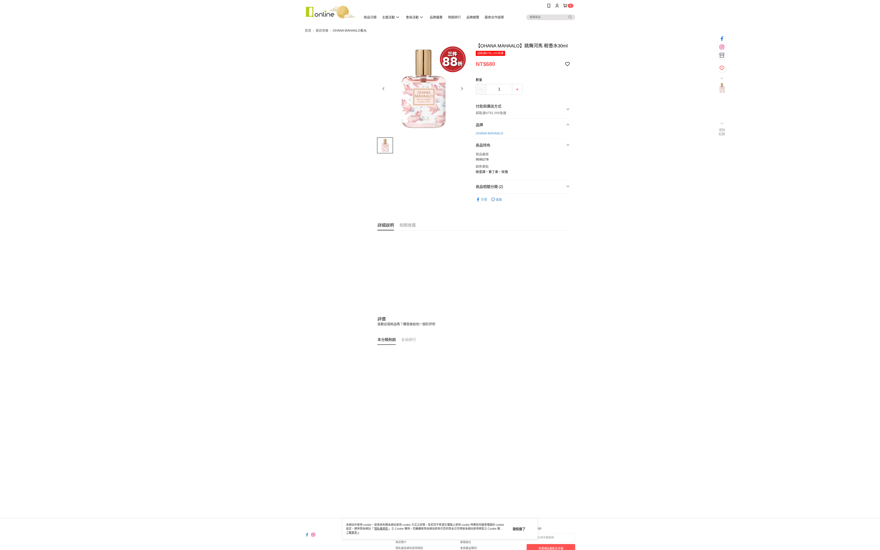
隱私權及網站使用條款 (409, 548)
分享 (484, 199)
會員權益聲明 (468, 548)
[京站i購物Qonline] (330, 12)
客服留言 (465, 542)
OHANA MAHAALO (489, 133)
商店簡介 (401, 542)
